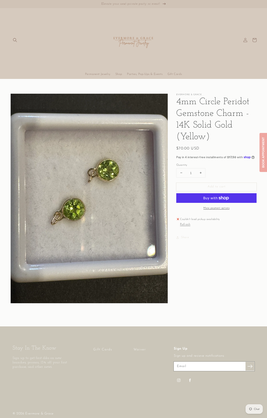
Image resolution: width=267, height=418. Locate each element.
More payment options (216, 208)
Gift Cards (102, 349)
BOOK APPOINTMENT (263, 152)
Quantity (181, 164)
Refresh (185, 224)
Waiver (140, 349)
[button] (15, 40)
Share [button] (185, 237)
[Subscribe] (249, 366)
